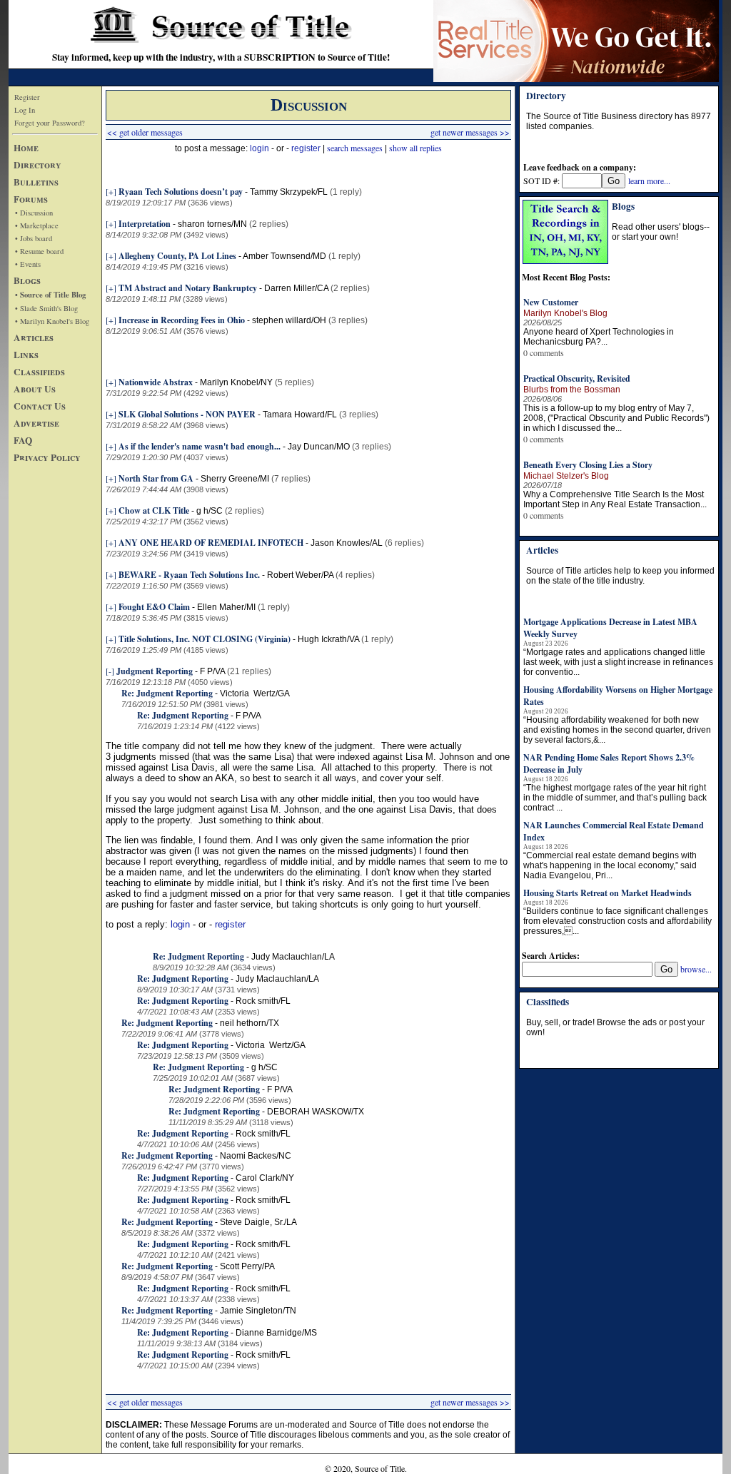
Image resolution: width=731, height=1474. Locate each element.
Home (26, 148)
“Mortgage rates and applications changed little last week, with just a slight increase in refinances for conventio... (618, 662)
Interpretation (145, 224)
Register (27, 97)
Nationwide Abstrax (156, 382)
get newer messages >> (470, 132)
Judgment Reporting (154, 671)
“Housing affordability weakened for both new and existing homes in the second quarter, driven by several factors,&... (617, 730)
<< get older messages (145, 132)
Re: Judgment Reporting (167, 693)
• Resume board (39, 251)
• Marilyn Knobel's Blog (52, 321)
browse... (696, 969)
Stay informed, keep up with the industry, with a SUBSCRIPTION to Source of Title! (221, 57)
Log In (24, 110)
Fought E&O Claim (154, 607)
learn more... (649, 180)
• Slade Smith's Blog (46, 308)
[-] (110, 670)
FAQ (23, 440)
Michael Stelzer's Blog (566, 476)
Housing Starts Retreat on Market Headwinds (607, 893)
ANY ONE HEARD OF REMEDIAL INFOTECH (211, 543)
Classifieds (39, 372)
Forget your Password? (49, 123)
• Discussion (34, 213)
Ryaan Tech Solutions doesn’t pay (181, 191)
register (306, 148)
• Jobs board (33, 238)
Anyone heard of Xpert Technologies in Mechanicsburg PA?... (598, 337)
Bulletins (36, 182)
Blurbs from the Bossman (571, 390)
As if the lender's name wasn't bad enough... (200, 446)
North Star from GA (156, 478)
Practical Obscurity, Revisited (576, 378)
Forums (31, 199)
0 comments (543, 352)
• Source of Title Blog (50, 294)
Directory (37, 165)
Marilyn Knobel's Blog (565, 313)
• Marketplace (37, 225)
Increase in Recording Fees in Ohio (182, 320)
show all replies (415, 147)
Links (26, 354)
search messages (355, 147)
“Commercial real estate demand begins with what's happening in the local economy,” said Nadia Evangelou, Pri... (610, 865)
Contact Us (40, 406)
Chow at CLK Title (154, 510)
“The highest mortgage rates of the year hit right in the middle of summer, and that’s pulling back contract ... (615, 798)
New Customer (550, 302)
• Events (28, 264)
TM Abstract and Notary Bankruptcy (188, 288)
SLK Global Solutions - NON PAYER (187, 414)
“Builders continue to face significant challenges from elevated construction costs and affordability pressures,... (617, 921)
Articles (34, 337)
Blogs (27, 280)
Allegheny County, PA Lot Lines (177, 256)
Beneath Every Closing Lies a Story (587, 465)
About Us (35, 389)
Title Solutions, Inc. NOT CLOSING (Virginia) (205, 639)
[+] (111, 191)
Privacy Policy (47, 457)
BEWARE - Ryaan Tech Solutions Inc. (189, 575)
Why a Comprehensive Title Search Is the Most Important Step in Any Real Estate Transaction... (615, 499)
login (259, 148)
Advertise (36, 423)
